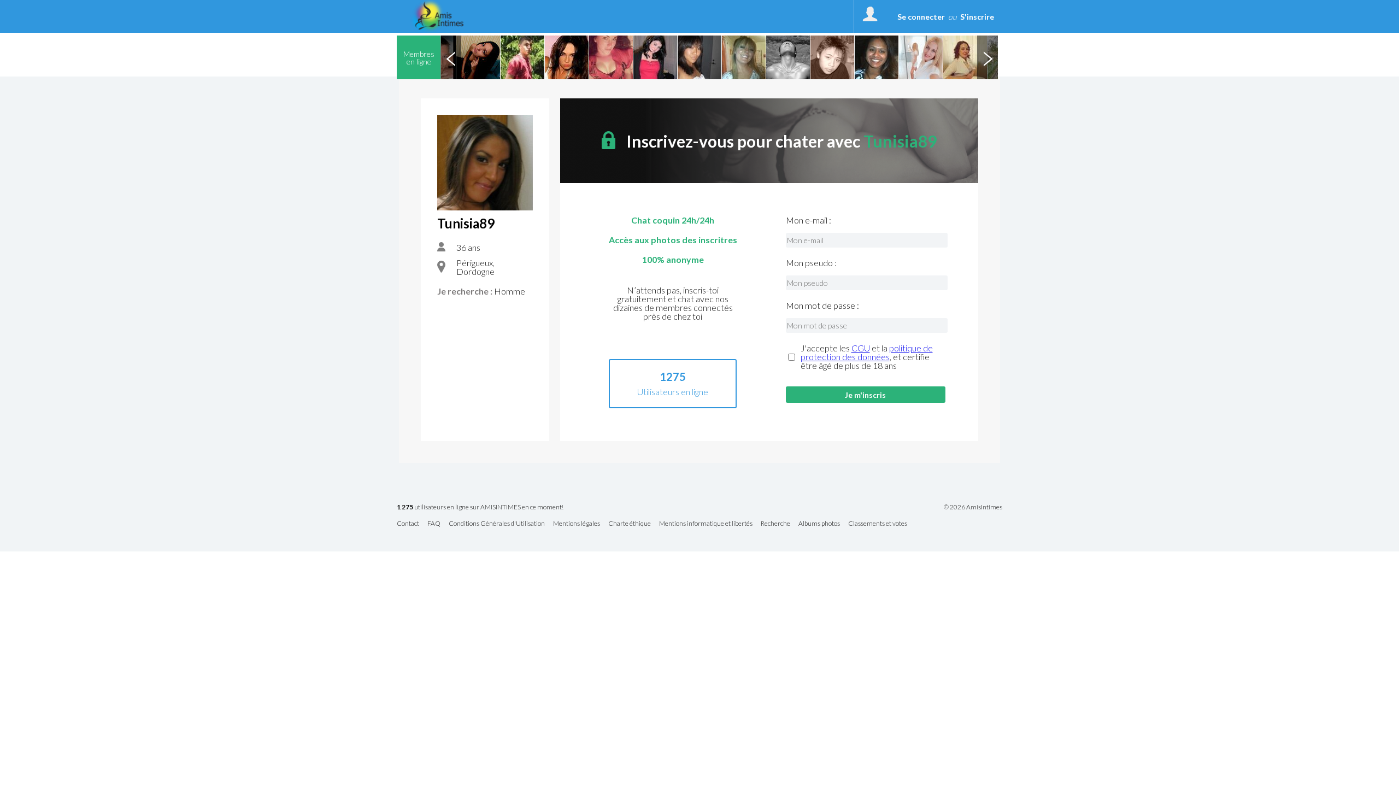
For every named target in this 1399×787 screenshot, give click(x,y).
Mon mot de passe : (822, 305)
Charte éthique (629, 523)
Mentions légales (576, 523)
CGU (860, 348)
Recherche (775, 523)
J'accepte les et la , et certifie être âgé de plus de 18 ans (867, 357)
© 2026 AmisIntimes (973, 507)
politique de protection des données (867, 352)
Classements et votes (877, 523)
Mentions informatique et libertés (706, 523)
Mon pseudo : (811, 263)
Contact (408, 523)
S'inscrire (977, 16)
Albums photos (819, 523)
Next (987, 57)
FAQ (433, 523)
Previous (450, 57)
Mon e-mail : (808, 220)
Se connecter (921, 16)
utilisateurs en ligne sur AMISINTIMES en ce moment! (480, 507)
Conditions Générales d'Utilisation (497, 523)
